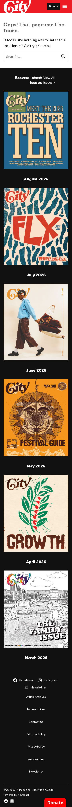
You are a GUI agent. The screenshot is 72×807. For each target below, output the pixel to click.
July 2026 (36, 275)
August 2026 (36, 179)
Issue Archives (36, 709)
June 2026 (36, 370)
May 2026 (36, 466)
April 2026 (36, 561)
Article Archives (36, 697)
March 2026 (36, 657)
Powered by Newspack (16, 794)
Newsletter (36, 771)
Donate (53, 6)
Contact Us (36, 722)
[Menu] (65, 6)
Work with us (36, 759)
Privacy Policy (36, 746)
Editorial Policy (36, 734)
